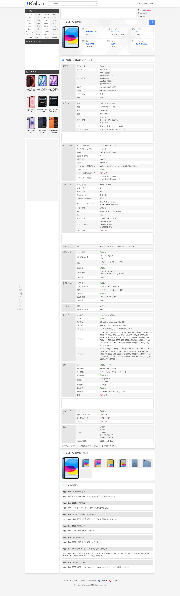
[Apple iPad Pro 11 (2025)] (42, 101)
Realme (38, 23)
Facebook (103, 580)
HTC (54, 23)
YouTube (114, 580)
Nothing (37, 38)
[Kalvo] (35, 3)
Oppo (29, 17)
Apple (38, 14)
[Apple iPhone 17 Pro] (42, 122)
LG (38, 17)
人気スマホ (143, 13)
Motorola (46, 17)
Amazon (54, 38)
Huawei (46, 14)
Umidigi (46, 38)
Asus (29, 23)
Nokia (38, 20)
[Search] (96, 3)
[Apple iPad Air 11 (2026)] (42, 81)
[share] (152, 22)
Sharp (54, 35)
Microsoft (55, 29)
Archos (54, 32)
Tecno (54, 20)
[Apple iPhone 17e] (31, 102)
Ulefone (38, 32)
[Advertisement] (98, 13)
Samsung (29, 14)
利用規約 (82, 580)
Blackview (30, 35)
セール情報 (145, 10)
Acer (46, 29)
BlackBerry (29, 32)
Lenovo (29, 20)
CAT (38, 29)
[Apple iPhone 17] (31, 123)
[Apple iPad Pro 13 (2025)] (53, 101)
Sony (29, 29)
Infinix (38, 26)
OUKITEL (46, 32)
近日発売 (142, 16)
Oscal (38, 35)
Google (46, 20)
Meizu (46, 23)
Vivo (54, 26)
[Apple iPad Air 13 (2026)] (53, 80)
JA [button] (151, 3)
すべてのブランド (35, 41)
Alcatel (30, 38)
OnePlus (54, 17)
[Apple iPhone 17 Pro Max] (53, 123)
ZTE (29, 26)
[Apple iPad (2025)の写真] (70, 37)
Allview (46, 35)
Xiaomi (54, 14)
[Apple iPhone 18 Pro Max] (31, 81)
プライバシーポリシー (70, 580)
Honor (46, 26)
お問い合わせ (142, 3)
